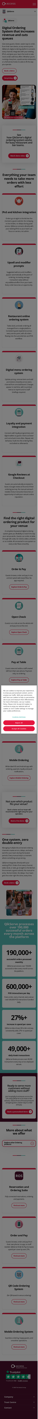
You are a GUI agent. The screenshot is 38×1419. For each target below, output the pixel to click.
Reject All (19, 723)
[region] (19, 709)
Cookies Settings (19, 717)
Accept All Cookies (19, 729)
